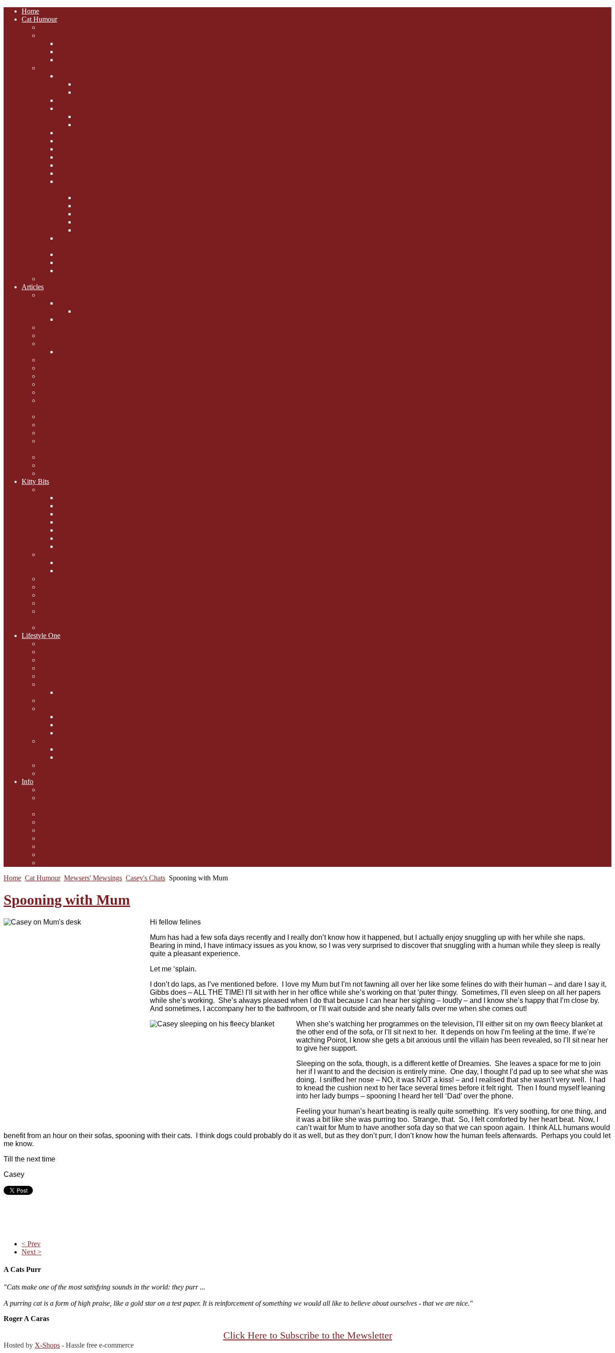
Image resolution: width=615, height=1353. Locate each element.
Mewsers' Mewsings (93, 878)
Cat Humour (42, 878)
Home (12, 878)
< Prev (31, 1244)
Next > (31, 1252)
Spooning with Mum (67, 900)
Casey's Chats (145, 878)
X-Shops (47, 1345)
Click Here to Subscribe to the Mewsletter (307, 1335)
